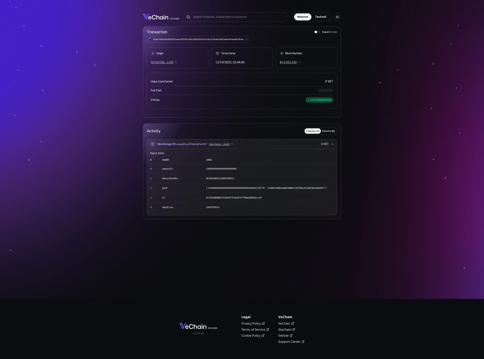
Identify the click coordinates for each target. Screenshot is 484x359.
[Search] (188, 17)
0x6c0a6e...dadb (219, 144)
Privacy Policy (251, 323)
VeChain (284, 323)
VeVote (283, 335)
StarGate (284, 329)
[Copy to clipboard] (246, 39)
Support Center (289, 342)
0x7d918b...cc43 (162, 62)
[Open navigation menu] (337, 17)
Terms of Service (253, 329)
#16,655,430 (288, 62)
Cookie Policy (250, 335)
